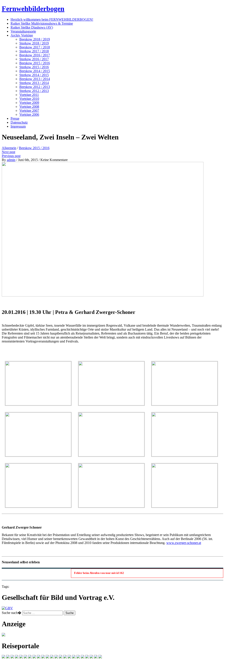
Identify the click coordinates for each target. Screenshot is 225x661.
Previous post (11, 156)
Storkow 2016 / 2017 (34, 59)
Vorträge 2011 (29, 95)
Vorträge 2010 (29, 99)
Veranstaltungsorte (23, 31)
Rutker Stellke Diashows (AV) (32, 27)
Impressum (18, 126)
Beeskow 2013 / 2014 (34, 79)
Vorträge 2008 (29, 106)
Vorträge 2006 (29, 114)
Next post (8, 152)
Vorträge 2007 (29, 110)
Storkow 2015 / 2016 (34, 67)
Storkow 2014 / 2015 (34, 75)
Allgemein (9, 148)
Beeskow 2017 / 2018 (34, 47)
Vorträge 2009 (29, 102)
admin (11, 160)
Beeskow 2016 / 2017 (34, 55)
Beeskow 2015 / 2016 (34, 63)
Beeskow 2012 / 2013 (34, 87)
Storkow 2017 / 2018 (34, 51)
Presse (15, 118)
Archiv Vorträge (22, 35)
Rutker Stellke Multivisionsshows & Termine (42, 23)
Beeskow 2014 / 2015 (34, 71)
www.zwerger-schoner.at (183, 543)
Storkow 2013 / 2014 (34, 83)
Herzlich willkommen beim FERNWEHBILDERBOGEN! (52, 19)
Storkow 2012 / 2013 (34, 91)
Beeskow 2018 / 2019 (34, 39)
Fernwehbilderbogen (33, 9)
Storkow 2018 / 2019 (34, 43)
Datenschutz (19, 122)
